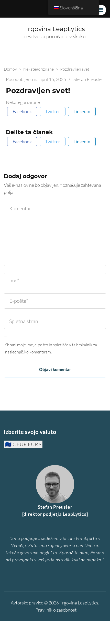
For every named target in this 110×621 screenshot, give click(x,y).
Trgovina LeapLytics (54, 29)
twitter (52, 111)
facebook (22, 111)
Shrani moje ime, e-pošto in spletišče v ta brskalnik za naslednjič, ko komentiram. (51, 348)
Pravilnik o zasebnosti (56, 610)
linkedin (81, 111)
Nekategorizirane (23, 102)
